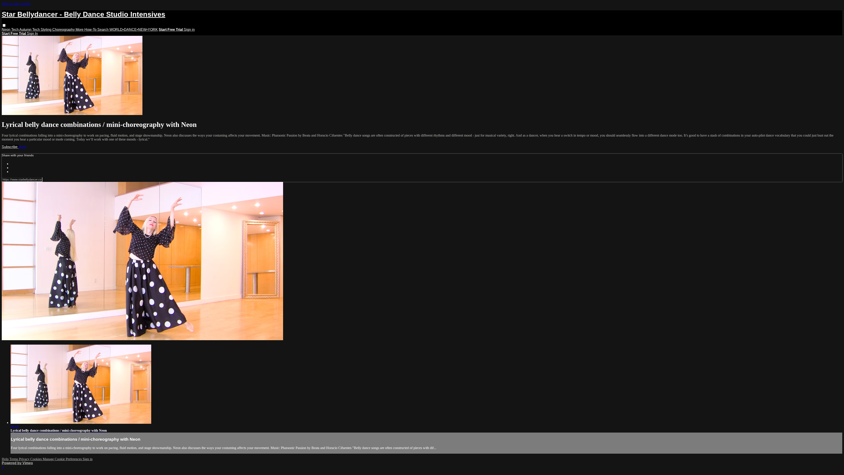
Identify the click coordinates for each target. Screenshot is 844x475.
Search (103, 29)
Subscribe (10, 147)
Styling (46, 29)
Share (22, 147)
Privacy (24, 459)
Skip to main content (16, 3)
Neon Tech (10, 29)
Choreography (64, 29)
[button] (4, 25)
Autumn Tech (30, 29)
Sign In (32, 33)
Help (5, 459)
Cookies (36, 459)
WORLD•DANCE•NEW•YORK (133, 29)
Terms (14, 459)
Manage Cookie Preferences (63, 459)
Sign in (189, 29)
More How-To (86, 29)
